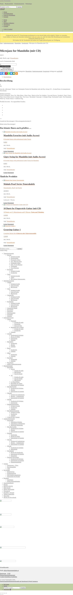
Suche (5, 586)
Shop (5, 21)
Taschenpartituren (9, 483)
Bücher (6, 484)
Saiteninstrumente (9, 43)
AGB (8, 573)
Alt (11, 375)
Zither (9, 353)
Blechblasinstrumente (13, 411)
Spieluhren (10, 480)
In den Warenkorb (5, 66)
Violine (9, 282)
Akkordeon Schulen (16, 422)
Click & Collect (36, 37)
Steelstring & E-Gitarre (17, 327)
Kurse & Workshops (9, 15)
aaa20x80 (59, 71)
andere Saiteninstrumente (14, 364)
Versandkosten (14, 58)
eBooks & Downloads (10, 497)
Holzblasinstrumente (13, 404)
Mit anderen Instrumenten (18, 279)
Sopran (13, 369)
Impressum (3, 573)
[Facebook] (1, 73)
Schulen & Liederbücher (17, 395)
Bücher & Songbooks (17, 452)
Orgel (8, 274)
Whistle (9, 399)
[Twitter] (3, 73)
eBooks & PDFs (15, 337)
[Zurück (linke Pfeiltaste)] (0, 594)
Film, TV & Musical (16, 264)
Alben (12, 277)
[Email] (13, 73)
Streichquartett (11, 313)
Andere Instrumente (9, 419)
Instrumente (14, 338)
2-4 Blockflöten (15, 382)
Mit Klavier (14, 287)
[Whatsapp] (8, 73)
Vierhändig (14, 266)
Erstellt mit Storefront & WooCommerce (26, 581)
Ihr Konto (6, 584)
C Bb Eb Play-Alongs (13, 417)
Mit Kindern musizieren (13, 475)
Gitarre (9, 319)
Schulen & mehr (15, 256)
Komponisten (14, 258)
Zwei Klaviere (15, 268)
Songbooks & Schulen (17, 335)
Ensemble (10, 314)
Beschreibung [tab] (7, 77)
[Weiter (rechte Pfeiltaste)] (2, 594)
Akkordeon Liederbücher (18, 423)
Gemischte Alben (15, 263)
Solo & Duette (15, 285)
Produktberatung (8, 13)
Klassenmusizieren (16, 462)
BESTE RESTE (8, 486)
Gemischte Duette (12, 308)
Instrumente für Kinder (13, 476)
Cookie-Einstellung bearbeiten (8, 577)
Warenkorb (7, 491)
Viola (8, 289)
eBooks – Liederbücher (17, 396)
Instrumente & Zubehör (17, 385)
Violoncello (10, 295)
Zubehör (9, 316)
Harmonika (10, 420)
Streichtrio (10, 311)
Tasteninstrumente (9, 253)
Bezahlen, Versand (9, 492)
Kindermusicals (11, 473)
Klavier (9, 255)
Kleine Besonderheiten (13, 481)
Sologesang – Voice (12, 465)
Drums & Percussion (13, 457)
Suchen (19, 7)
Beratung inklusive (9, 23)
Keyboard (10, 269)
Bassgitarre (10, 362)
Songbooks (25, 43)
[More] (16, 73)
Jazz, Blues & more (16, 261)
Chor (8, 468)
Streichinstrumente (9, 281)
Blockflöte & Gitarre (16, 383)
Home (5, 12)
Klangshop (14, 456)
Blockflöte (10, 367)
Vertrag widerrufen (9, 494)
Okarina (9, 393)
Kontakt (6, 17)
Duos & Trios (18, 325)
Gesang (6, 464)
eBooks (13, 345)
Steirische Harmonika (17, 425)
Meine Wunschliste (9, 489)
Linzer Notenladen (5, 1)
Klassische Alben (15, 260)
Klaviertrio (10, 309)
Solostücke (17, 324)
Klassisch (13, 321)
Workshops (7, 24)
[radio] (38, 105)
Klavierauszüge (11, 467)
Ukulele (9, 334)
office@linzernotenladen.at (11, 570)
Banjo (9, 348)
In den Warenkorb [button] (9, 151)
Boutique (6, 478)
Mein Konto (7, 488)
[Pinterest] (6, 73)
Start (1, 43)
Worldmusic (10, 451)
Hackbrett (10, 358)
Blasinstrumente (8, 366)
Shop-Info (6, 496)
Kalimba (9, 433)
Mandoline (18, 43)
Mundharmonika (11, 386)
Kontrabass (10, 301)
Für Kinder (7, 470)
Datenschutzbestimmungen (7, 575)
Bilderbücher (10, 472)
